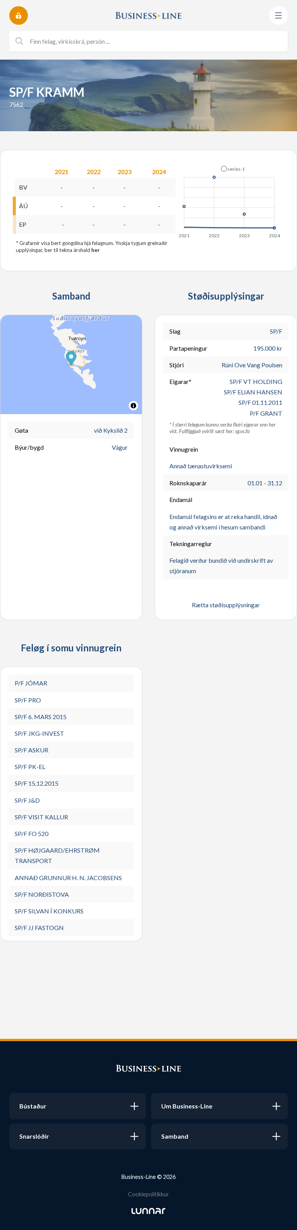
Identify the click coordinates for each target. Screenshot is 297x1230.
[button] (233, 169)
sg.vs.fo (242, 431)
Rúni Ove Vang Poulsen (252, 364)
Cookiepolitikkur (148, 1194)
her (95, 250)
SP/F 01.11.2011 (260, 402)
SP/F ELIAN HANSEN (253, 392)
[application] (230, 199)
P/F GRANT (266, 413)
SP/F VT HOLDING (256, 381)
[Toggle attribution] (133, 405)
